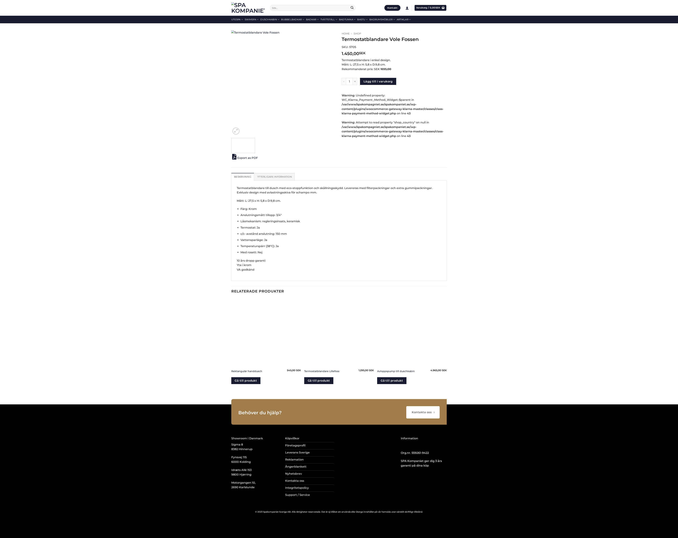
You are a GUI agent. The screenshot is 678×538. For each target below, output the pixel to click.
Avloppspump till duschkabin (396, 371)
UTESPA (236, 19)
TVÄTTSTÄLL (327, 19)
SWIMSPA (250, 19)
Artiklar (402, 19)
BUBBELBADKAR (291, 19)
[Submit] (352, 8)
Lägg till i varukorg (378, 81)
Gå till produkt (246, 380)
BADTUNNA (346, 19)
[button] (407, 8)
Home (346, 33)
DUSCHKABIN (268, 19)
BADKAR (311, 19)
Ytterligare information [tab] (274, 176)
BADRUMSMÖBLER (380, 19)
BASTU (361, 19)
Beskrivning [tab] (242, 176)
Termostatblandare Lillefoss (321, 371)
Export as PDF (247, 158)
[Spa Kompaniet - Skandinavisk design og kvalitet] (248, 8)
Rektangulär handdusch (246, 371)
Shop (357, 33)
